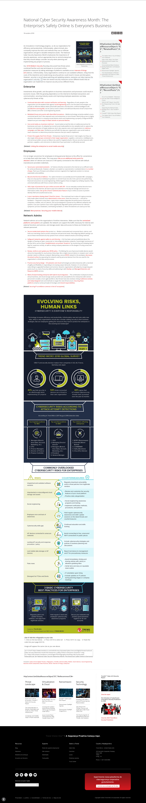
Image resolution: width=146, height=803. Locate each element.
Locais (71, 755)
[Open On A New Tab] (84, 52)
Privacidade (18, 798)
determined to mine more (56, 198)
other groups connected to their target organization (51, 138)
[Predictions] (111, 709)
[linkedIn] (121, 33)
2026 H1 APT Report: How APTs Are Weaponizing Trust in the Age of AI (110, 104)
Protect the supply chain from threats (40, 136)
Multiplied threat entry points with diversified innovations (46, 114)
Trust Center (72, 761)
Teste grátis (45, 758)
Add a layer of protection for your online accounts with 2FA (46, 187)
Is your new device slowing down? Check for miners (44, 196)
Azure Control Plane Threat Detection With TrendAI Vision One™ (48, 716)
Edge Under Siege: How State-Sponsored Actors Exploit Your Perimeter (109, 61)
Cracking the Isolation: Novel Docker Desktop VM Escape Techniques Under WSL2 (48, 709)
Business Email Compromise (32, 663)
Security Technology (81, 683)
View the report (105, 694)
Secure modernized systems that (38, 231)
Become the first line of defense (38, 177)
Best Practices (44, 663)
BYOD (67, 255)
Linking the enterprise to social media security (47, 146)
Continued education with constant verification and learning (47, 102)
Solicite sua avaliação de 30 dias (107, 786)
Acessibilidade (36, 798)
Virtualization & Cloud (48, 683)
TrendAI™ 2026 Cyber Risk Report (111, 113)
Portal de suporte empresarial (50, 748)
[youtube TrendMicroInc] (35, 775)
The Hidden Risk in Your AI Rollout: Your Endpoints (111, 56)
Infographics (50, 662)
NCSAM (56, 662)
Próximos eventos (74, 758)
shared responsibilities (67, 283)
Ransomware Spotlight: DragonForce (65, 710)
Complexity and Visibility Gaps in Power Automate (32, 716)
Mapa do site (57, 798)
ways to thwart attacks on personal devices (56, 120)
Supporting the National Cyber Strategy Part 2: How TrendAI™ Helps (110, 109)
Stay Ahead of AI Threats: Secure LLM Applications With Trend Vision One (82, 709)
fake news (41, 130)
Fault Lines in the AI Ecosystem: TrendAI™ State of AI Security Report (31, 698)
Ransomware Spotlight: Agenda (110, 70)
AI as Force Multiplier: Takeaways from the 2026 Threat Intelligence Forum (110, 98)
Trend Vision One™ (55, 736)
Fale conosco (45, 751)
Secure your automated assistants (38, 167)
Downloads (45, 755)
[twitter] (118, 33)
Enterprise (66, 663)
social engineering (60, 104)
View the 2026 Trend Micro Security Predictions (109, 718)
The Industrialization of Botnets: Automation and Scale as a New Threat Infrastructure (110, 74)
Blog (16, 748)
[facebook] (115, 33)
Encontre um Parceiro (21, 758)
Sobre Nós (72, 748)
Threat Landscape (30, 683)
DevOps (69, 269)
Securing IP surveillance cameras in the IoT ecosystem (46, 286)
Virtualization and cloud (53, 263)
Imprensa (18, 751)
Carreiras (71, 751)
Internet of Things (58, 663)
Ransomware (65, 681)
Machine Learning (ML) (37, 108)
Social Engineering (86, 662)
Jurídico (27, 798)
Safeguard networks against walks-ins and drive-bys (44, 239)
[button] (27, 785)
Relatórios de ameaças (21, 755)
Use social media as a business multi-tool (41, 124)
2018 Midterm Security (35, 66)
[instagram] (30, 775)
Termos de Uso (46, 798)
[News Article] (111, 685)
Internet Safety (63, 662)
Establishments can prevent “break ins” (58, 243)
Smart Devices (77, 662)
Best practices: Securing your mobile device (46, 211)
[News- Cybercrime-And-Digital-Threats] (112, 33)
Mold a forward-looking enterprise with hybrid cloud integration (48, 275)
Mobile (70, 662)
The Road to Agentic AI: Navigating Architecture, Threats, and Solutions (82, 716)
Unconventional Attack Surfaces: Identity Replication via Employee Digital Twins (110, 66)
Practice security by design (36, 263)
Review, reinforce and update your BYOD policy (42, 251)
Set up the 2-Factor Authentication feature (53, 191)
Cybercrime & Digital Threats (37, 662)
